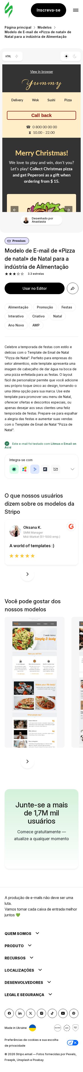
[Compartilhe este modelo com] (72, 288)
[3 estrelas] (14, 273)
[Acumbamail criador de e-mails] (55, 469)
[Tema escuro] (75, 56)
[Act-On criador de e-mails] (24, 469)
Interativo (16, 316)
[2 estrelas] (10, 273)
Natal (57, 316)
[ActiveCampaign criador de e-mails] (34, 469)
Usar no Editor (35, 288)
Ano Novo (16, 325)
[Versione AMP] (16, 56)
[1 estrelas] (7, 273)
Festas (67, 307)
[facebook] (9, 1013)
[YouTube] (63, 1013)
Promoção (45, 307)
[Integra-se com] (72, 469)
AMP (36, 325)
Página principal (18, 27)
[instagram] (41, 1013)
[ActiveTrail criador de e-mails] (45, 469)
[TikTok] (52, 1013)
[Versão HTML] (8, 56)
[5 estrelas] (22, 273)
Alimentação (18, 307)
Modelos (45, 27)
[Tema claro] (66, 56)
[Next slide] (27, 574)
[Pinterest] (73, 1013)
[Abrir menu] (75, 10)
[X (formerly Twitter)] (30, 1013)
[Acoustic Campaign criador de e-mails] (14, 469)
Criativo (38, 316)
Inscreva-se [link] (48, 10)
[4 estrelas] (18, 273)
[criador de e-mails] (9, 10)
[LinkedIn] (20, 1013)
